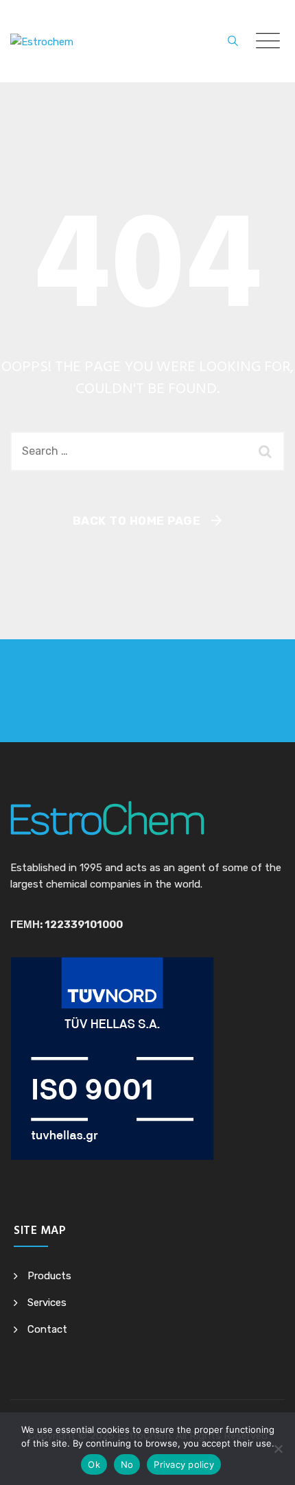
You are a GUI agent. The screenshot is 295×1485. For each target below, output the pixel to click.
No (127, 1464)
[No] (278, 1449)
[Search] (233, 41)
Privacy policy (184, 1464)
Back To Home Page (137, 520)
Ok (94, 1464)
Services (47, 1302)
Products (49, 1276)
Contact (47, 1329)
